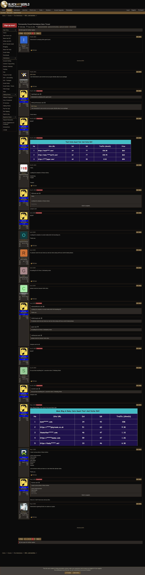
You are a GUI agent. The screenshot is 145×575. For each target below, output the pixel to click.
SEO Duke (22, 27)
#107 (140, 190)
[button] (37, 10)
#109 (140, 232)
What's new (33, 10)
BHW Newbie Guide (8, 44)
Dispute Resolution (8, 120)
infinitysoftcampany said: (37, 102)
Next (38, 33)
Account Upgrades (59, 10)
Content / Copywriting (8, 63)
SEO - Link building (8, 77)
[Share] (137, 37)
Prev (21, 33)
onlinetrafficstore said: (37, 306)
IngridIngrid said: (35, 94)
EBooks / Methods (8, 66)
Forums (9, 10)
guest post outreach (64, 27)
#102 (140, 72)
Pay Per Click (6, 108)
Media (40, 10)
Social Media (6, 52)
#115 (140, 368)
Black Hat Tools (7, 49)
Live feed (3, 13)
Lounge (5, 130)
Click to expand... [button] (86, 206)
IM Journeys (6, 103)
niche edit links (72, 27)
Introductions (6, 127)
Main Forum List (7, 35)
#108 (140, 213)
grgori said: (34, 327)
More (4, 91)
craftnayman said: (35, 335)
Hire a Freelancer (7, 100)
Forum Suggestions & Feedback (8, 123)
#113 (140, 303)
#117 (140, 405)
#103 (140, 91)
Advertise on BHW (80, 60)
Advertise (24, 10)
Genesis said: (34, 482)
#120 (140, 504)
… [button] (26, 33)
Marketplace (17, 10)
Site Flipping (6, 111)
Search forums (17, 13)
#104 (140, 118)
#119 (140, 479)
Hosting (5, 69)
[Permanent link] (36, 74)
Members (48, 10)
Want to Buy (6, 114)
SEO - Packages (7, 80)
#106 (140, 165)
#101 (140, 37)
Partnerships (69, 10)
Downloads (6, 55)
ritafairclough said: (35, 318)
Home (3, 10)
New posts (9, 13)
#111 (140, 268)
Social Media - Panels (8, 86)
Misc (4, 72)
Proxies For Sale (7, 75)
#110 (140, 250)
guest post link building (53, 27)
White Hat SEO (7, 41)
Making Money (7, 106)
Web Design (6, 89)
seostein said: (34, 389)
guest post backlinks (42, 27)
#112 (140, 285)
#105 (140, 138)
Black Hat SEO (7, 38)
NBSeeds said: (35, 193)
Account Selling (7, 61)
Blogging (5, 47)
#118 (140, 449)
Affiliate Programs (7, 97)
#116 (140, 385)
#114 (140, 348)
